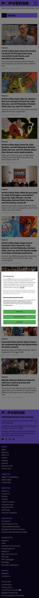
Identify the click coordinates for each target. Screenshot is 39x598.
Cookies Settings (19, 311)
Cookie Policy (22, 287)
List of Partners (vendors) (8, 305)
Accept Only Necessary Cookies (19, 316)
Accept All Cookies (19, 322)
